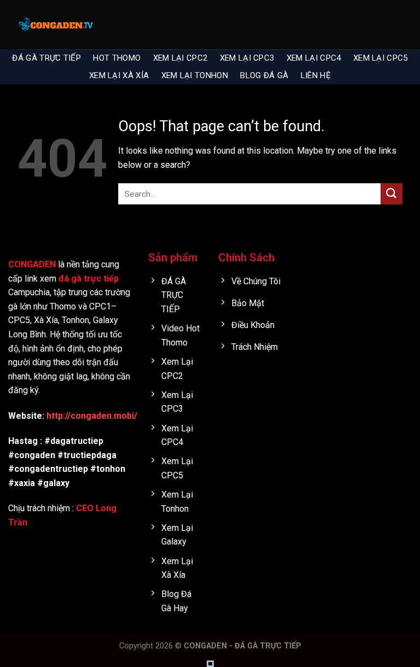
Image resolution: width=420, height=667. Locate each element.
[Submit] (391, 193)
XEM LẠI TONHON (194, 75)
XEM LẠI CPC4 (314, 58)
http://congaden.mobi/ (91, 416)
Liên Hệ (316, 75)
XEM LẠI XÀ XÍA (119, 75)
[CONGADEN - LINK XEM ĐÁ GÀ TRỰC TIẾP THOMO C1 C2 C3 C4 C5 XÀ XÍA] (56, 24)
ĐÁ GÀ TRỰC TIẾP (46, 58)
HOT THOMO (117, 58)
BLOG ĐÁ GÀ (264, 75)
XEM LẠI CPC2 (180, 58)
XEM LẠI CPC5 (380, 58)
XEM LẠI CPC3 (247, 58)
